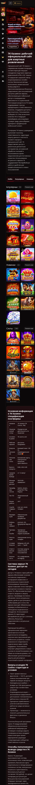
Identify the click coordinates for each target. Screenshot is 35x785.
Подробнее (12, 32)
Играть (13, 203)
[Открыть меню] (10, 3)
